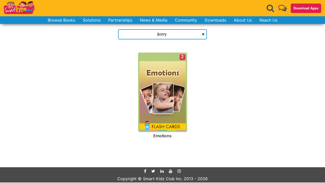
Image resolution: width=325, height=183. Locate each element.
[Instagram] (179, 171)
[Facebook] (145, 171)
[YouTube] (171, 171)
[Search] (270, 8)
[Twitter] (153, 171)
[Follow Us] (282, 8)
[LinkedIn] (162, 171)
